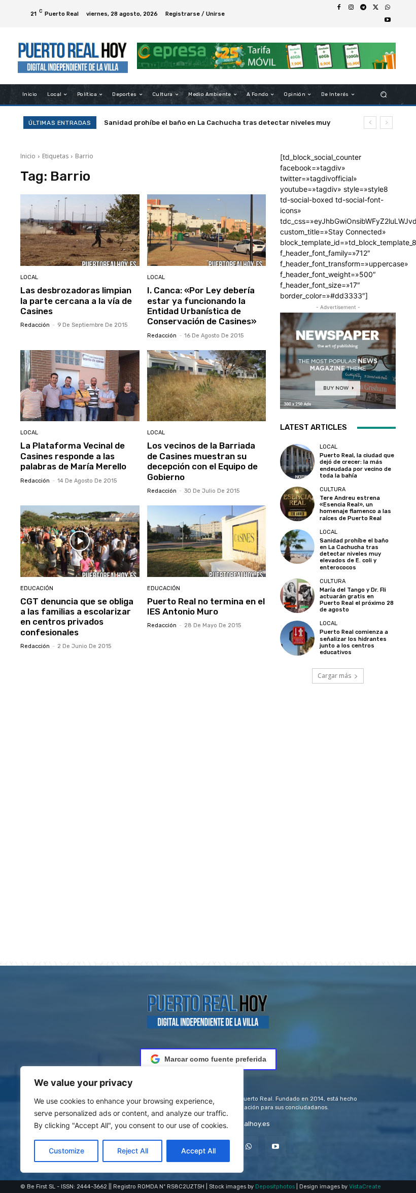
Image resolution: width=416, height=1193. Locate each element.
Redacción (35, 325)
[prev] (370, 122)
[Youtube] (388, 20)
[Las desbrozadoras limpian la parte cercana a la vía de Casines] (80, 230)
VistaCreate (365, 1186)
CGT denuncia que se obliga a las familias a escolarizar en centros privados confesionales (76, 616)
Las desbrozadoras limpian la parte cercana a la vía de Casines (76, 300)
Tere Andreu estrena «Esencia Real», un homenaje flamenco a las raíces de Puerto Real (355, 508)
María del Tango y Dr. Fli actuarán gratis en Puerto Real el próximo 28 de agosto (357, 600)
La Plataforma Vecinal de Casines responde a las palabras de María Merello (73, 455)
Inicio (28, 156)
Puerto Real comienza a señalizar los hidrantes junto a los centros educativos (354, 642)
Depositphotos (275, 1186)
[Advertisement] (208, 837)
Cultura (332, 489)
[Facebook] (339, 8)
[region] (132, 1119)
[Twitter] (375, 8)
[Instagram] (351, 8)
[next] (386, 122)
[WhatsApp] (388, 8)
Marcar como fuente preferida (215, 1059)
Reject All (132, 1150)
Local (29, 277)
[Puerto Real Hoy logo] (208, 1009)
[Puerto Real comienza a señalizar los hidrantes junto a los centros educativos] (297, 638)
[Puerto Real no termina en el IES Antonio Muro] (206, 541)
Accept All (198, 1150)
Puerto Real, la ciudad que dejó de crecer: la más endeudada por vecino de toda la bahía (357, 465)
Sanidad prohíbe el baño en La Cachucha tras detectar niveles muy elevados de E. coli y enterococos (354, 554)
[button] (384, 95)
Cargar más (334, 675)
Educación (36, 588)
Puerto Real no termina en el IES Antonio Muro (206, 606)
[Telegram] (363, 8)
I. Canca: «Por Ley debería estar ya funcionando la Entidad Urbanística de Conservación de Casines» (202, 305)
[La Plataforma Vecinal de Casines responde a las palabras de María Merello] (80, 386)
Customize (66, 1150)
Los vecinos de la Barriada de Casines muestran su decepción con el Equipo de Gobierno (202, 461)
